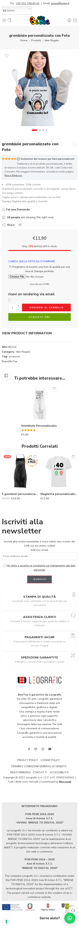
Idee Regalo (52, 40)
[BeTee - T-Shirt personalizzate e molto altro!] (39, 20)
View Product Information (27, 333)
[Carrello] (75, 20)
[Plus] (18, 306)
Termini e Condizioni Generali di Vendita (39, 766)
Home (24, 40)
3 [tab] (43, 133)
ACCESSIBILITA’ (59, 772)
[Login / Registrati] (69, 20)
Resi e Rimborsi (13, 175)
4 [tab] (46, 133)
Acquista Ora (39, 317)
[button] (69, 918)
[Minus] (18, 309)
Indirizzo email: (40, 550)
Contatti (40, 772)
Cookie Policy (50, 760)
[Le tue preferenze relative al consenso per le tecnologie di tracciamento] (6, 921)
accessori (14, 356)
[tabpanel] (39, 89)
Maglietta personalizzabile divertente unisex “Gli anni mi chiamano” (58, 494)
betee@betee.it (60, 3)
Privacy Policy (27, 760)
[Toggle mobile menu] (4, 20)
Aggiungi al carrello (46, 307)
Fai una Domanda (18, 209)
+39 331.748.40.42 (28, 3)
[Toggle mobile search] (10, 20)
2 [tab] (40, 133)
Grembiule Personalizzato (39, 426)
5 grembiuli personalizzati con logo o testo (20, 494)
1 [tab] (34, 133)
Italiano (10, 10)
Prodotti (36, 40)
